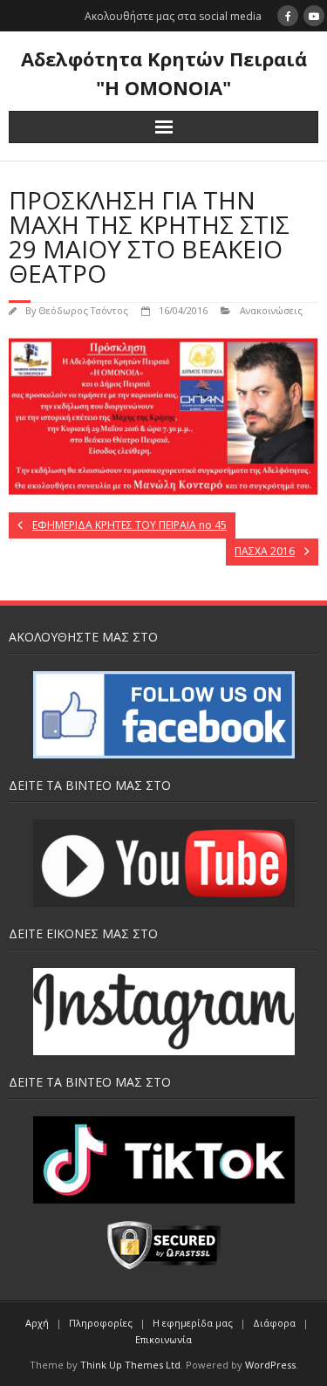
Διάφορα (274, 1322)
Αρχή (37, 1322)
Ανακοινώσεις (271, 310)
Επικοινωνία (163, 1339)
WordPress (270, 1364)
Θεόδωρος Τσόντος (83, 310)
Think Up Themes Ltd (130, 1364)
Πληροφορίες (101, 1322)
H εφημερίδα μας (193, 1322)
